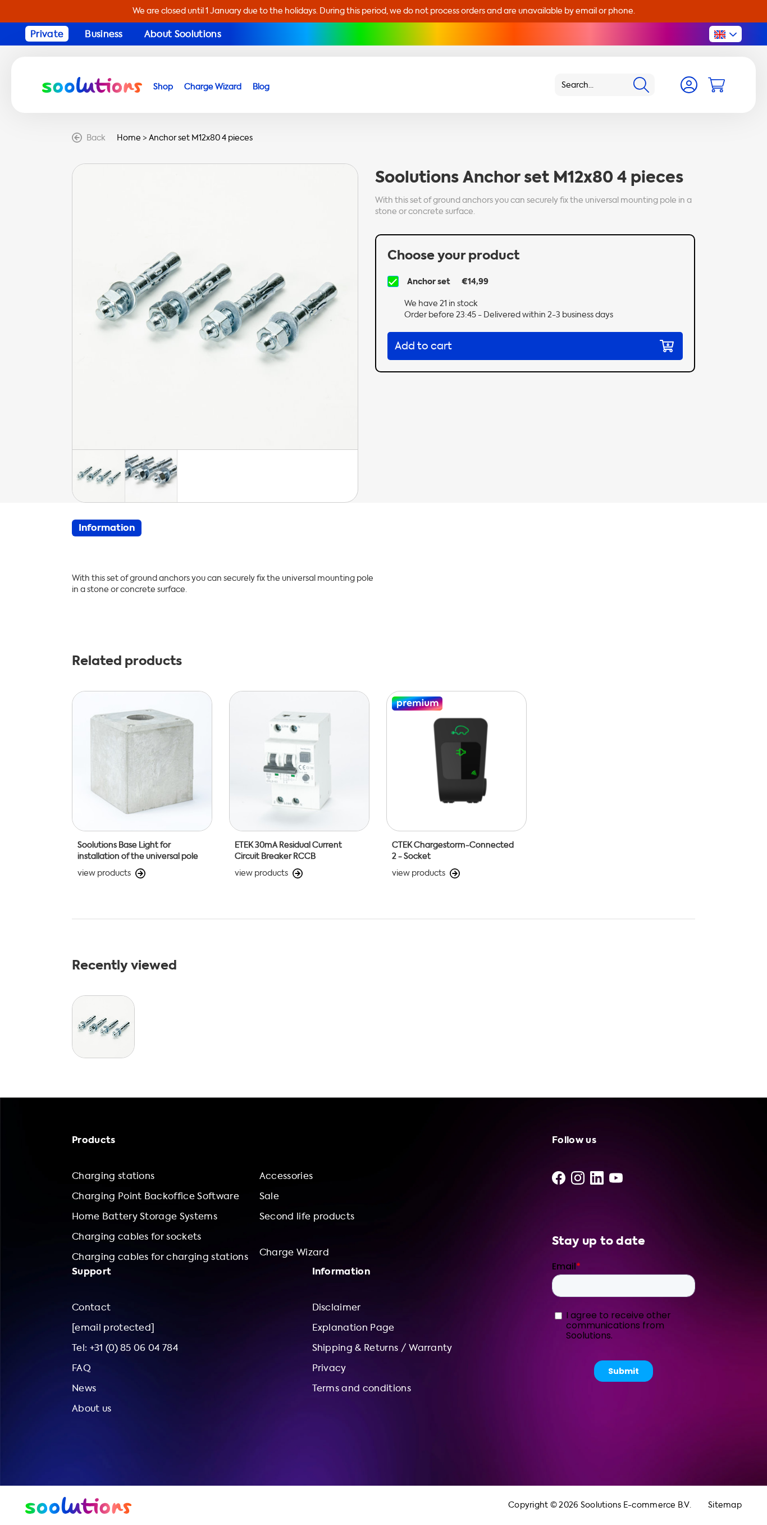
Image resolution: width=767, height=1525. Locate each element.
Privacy (329, 1368)
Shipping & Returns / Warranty (382, 1348)
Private (46, 34)
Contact (91, 1307)
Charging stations (113, 1176)
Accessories (286, 1176)
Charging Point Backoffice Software (155, 1196)
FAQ (81, 1368)
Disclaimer (336, 1307)
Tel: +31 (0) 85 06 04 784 (125, 1348)
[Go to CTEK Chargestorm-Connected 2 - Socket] (456, 785)
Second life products (306, 1216)
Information (107, 527)
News (84, 1388)
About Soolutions (182, 34)
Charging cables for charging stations (160, 1257)
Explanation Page (353, 1327)
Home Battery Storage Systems (144, 1216)
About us (92, 1408)
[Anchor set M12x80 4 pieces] (103, 1026)
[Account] (689, 84)
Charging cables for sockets (137, 1236)
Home (129, 138)
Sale (269, 1196)
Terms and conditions (361, 1388)
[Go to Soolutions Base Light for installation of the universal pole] (142, 785)
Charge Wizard (294, 1252)
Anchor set (428, 281)
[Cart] (716, 84)
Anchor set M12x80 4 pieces (201, 138)
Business (104, 34)
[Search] (641, 85)
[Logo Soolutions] (92, 85)
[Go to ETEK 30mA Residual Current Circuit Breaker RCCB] (299, 785)
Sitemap (725, 1505)
